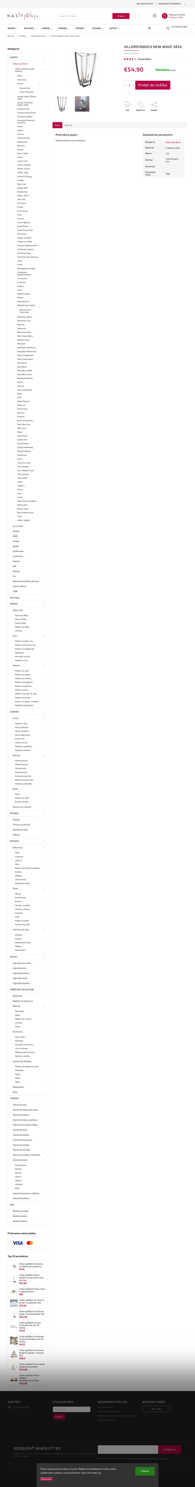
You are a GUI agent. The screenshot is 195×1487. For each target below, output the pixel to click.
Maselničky (18, 1087)
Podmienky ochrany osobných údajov (116, 1415)
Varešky (18, 1022)
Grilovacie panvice (23, 776)
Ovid (19, 397)
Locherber (18, 556)
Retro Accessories (25, 420)
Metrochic (21, 328)
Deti (12, 1204)
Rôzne (18, 1026)
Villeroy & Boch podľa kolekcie (24, 70)
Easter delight (23, 520)
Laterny (18, 860)
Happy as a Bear (24, 237)
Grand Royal (22, 226)
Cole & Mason (19, 586)
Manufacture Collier (26, 305)
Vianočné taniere (21, 1114)
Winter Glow (22, 508)
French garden (23, 222)
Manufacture (23, 301)
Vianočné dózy (20, 1129)
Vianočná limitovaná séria (25, 1109)
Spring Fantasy (23, 451)
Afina (19, 76)
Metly (17, 1015)
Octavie (20, 386)
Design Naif (22, 188)
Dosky (17, 1074)
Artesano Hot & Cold (26, 112)
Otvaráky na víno (22, 656)
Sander (16, 531)
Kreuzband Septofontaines (24, 273)
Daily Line (21, 184)
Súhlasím (145, 1471)
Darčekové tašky (22, 883)
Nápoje (14, 603)
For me (20, 218)
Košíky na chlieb (22, 920)
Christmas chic (23, 138)
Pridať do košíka (152, 85)
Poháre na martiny (23, 678)
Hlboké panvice (21, 764)
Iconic (19, 261)
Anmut (20, 83)
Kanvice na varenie (22, 806)
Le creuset (18, 526)
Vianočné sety (20, 1104)
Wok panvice (20, 768)
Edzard (16, 561)
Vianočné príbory (21, 1198)
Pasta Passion (23, 401)
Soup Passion (23, 443)
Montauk (21, 343)
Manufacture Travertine (25, 311)
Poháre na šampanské (24, 649)
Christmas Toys (24, 253)
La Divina (21, 282)
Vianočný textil (20, 1160)
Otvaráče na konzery (24, 1044)
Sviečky (18, 872)
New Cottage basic (25, 355)
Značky (14, 57)
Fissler (16, 541)
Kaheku (16, 571)
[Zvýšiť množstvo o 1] (133, 85)
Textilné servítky (22, 924)
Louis (19, 290)
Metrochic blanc (24, 332)
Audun (20, 130)
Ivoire (19, 264)
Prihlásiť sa (169, 1449)
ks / (156, 1409)
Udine (19, 482)
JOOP (15, 591)
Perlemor (21, 405)
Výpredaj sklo (19, 968)
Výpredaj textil (20, 978)
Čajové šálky (20, 623)
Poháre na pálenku (23, 686)
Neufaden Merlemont (26, 351)
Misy (17, 864)
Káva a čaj (18, 610)
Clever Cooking (23, 165)
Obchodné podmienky (169, 3)
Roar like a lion (23, 424)
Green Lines (22, 161)
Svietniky (19, 856)
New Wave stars (24, 374)
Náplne (18, 946)
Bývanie (14, 841)
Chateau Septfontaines (27, 245)
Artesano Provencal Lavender (26, 121)
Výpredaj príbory (21, 973)
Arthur (20, 126)
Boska (16, 546)
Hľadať (121, 16)
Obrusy (18, 893)
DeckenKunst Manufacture (26, 581)
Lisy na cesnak (21, 1048)
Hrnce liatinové (21, 727)
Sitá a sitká (20, 1037)
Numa (20, 382)
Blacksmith (22, 142)
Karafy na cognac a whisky (26, 701)
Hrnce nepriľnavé (22, 735)
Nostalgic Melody (25, 378)
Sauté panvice (21, 772)
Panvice (16, 755)
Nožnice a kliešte (22, 1056)
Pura (19, 493)
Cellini (20, 157)
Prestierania (20, 897)
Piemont (21, 412)
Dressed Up (22, 191)
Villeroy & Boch (20, 63)
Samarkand (22, 436)
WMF (15, 536)
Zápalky (18, 875)
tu (100, 1472)
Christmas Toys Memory (28, 257)
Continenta (18, 551)
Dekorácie (18, 847)
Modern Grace (23, 340)
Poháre (16, 665)
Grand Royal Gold (25, 230)
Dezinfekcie (20, 950)
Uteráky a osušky (22, 905)
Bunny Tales (22, 153)
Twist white (22, 478)
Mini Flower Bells (25, 336)
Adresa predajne (106, 1420)
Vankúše (19, 913)
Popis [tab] (57, 125)
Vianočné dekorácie (22, 1140)
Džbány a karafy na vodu (26, 693)
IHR (14, 566)
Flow (19, 215)
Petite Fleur (22, 409)
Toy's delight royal (25, 470)
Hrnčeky (18, 630)
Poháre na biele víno (24, 641)
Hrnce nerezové (22, 731)
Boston (20, 149)
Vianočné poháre (21, 1134)
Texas (20, 459)
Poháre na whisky (22, 697)
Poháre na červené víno (25, 645)
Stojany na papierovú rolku (27, 1066)
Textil (15, 888)
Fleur (19, 516)
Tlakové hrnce (21, 742)
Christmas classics (25, 249)
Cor (14, 576)
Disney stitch (23, 195)
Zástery (18, 1180)
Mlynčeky (17, 996)
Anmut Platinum (27, 92)
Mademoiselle (23, 294)
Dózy (15, 1092)
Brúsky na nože (21, 801)
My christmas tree (25, 512)
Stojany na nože (22, 798)
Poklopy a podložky (23, 746)
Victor (20, 497)
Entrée (20, 207)
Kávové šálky (21, 619)
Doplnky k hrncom (23, 750)
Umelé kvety (20, 879)
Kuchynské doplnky (22, 1061)
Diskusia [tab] (68, 125)
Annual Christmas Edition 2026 (25, 103)
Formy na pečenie (21, 824)
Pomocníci (18, 1031)
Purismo (21, 416)
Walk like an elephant (26, 501)
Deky (17, 917)
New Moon (22, 363)
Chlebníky (19, 1070)
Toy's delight (22, 466)
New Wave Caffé (24, 370)
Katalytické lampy (23, 942)
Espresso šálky (21, 615)
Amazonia (21, 79)
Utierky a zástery (22, 909)
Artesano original (25, 116)
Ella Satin (21, 203)
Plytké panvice (21, 760)
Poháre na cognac (23, 674)
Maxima (21, 324)
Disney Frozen (23, 168)
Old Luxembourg (24, 390)
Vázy (17, 852)
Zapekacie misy (20, 829)
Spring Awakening (25, 447)
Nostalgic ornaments (26, 347)
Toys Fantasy (23, 474)
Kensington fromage (26, 268)
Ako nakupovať (145, 3)
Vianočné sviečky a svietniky (26, 1154)
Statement (22, 455)
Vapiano (21, 485)
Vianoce (14, 1098)
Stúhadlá (19, 1040)
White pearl (22, 505)
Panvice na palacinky (24, 780)
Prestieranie (20, 1165)
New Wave (22, 366)
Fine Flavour (22, 211)
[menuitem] (14, 28)
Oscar (19, 393)
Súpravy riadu (21, 723)
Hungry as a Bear (24, 241)
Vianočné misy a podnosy (25, 1119)
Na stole (15, 597)
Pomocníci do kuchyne (22, 989)
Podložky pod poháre (24, 705)
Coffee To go (22, 172)
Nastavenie (46, 1479)
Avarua (20, 134)
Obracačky (19, 1011)
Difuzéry (19, 935)
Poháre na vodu (22, 670)
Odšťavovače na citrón (25, 1052)
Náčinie (16, 1006)
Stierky (16, 834)
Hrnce (16, 718)
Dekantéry (19, 652)
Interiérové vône (21, 929)
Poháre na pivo (21, 690)
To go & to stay (24, 462)
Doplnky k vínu (21, 660)
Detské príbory (20, 1221)
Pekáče (16, 819)
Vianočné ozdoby (21, 1145)
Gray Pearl (22, 234)
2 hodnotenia (144, 59)
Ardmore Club (23, 109)
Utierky (18, 1176)
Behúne (18, 901)
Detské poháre (20, 1216)
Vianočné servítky (21, 1149)
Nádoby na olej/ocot (23, 1001)
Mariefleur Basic (24, 317)
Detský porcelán (21, 1211)
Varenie (14, 711)
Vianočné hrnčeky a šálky (25, 1124)
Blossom (21, 145)
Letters (20, 286)
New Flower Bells (25, 359)
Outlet (14, 956)
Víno (15, 636)
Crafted (20, 180)
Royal (20, 432)
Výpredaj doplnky (21, 983)
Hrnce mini (19, 738)
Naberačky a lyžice (23, 1019)
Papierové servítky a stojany (27, 868)
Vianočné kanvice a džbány (26, 1193)
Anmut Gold (25, 88)
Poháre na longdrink (24, 682)
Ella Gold (21, 199)
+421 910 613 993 (20, 1407)
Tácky (17, 1082)
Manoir (20, 297)
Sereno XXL (22, 439)
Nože (15, 788)
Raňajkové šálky (22, 627)
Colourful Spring (24, 176)
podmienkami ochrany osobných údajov (147, 1458)
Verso (20, 489)
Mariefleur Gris (24, 320)
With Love (21, 428)
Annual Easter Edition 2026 (26, 97)
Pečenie (14, 813)
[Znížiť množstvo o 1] (126, 85)
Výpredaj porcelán (22, 963)
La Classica (22, 278)
